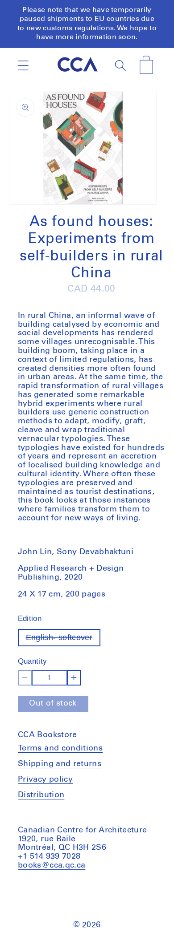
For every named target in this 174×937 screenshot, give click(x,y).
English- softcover (63, 639)
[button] (23, 65)
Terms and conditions (60, 748)
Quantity (32, 661)
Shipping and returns (59, 764)
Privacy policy (45, 779)
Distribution (41, 795)
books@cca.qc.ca (51, 865)
